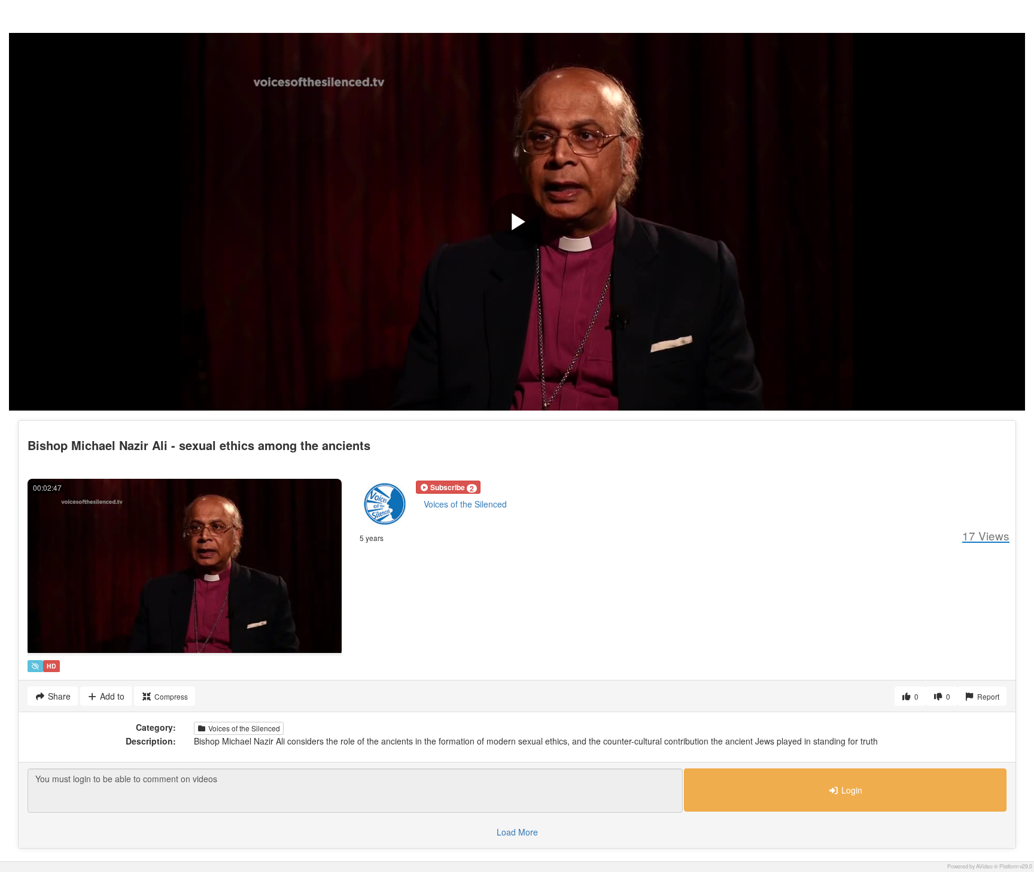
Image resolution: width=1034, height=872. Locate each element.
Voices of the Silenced (465, 504)
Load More (517, 832)
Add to (111, 696)
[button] (448, 487)
